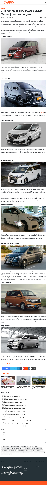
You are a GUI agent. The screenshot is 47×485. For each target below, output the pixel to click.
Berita (3, 434)
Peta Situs (38, 466)
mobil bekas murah (18, 452)
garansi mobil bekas (16, 448)
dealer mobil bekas (5, 448)
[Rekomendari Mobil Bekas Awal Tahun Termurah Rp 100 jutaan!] (23, 380)
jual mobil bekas (13, 450)
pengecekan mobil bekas (39, 452)
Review (3, 438)
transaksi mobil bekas (6, 454)
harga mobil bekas (26, 448)
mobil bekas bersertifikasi (6, 452)
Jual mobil (4, 450)
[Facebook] (11, 478)
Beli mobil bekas (5, 446)
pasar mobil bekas (28, 452)
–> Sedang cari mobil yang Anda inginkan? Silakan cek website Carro (16, 363)
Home (3, 6)
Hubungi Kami (38, 465)
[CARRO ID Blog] (9, 2)
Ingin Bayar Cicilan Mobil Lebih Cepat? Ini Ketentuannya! (7, 387)
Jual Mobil (3, 436)
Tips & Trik (4, 439)
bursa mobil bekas (15, 446)
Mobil (32, 450)
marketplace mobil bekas (23, 450)
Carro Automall (24, 446)
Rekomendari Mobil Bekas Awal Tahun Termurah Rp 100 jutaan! (23, 387)
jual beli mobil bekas (37, 448)
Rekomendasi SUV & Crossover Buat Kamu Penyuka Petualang (38, 387)
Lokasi (25, 470)
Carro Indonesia (33, 446)
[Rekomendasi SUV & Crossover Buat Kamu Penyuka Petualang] (39, 380)
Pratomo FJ (4, 17)
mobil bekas (39, 450)
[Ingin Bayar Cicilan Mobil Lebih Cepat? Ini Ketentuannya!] (8, 380)
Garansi (25, 468)
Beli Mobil (6, 6)
